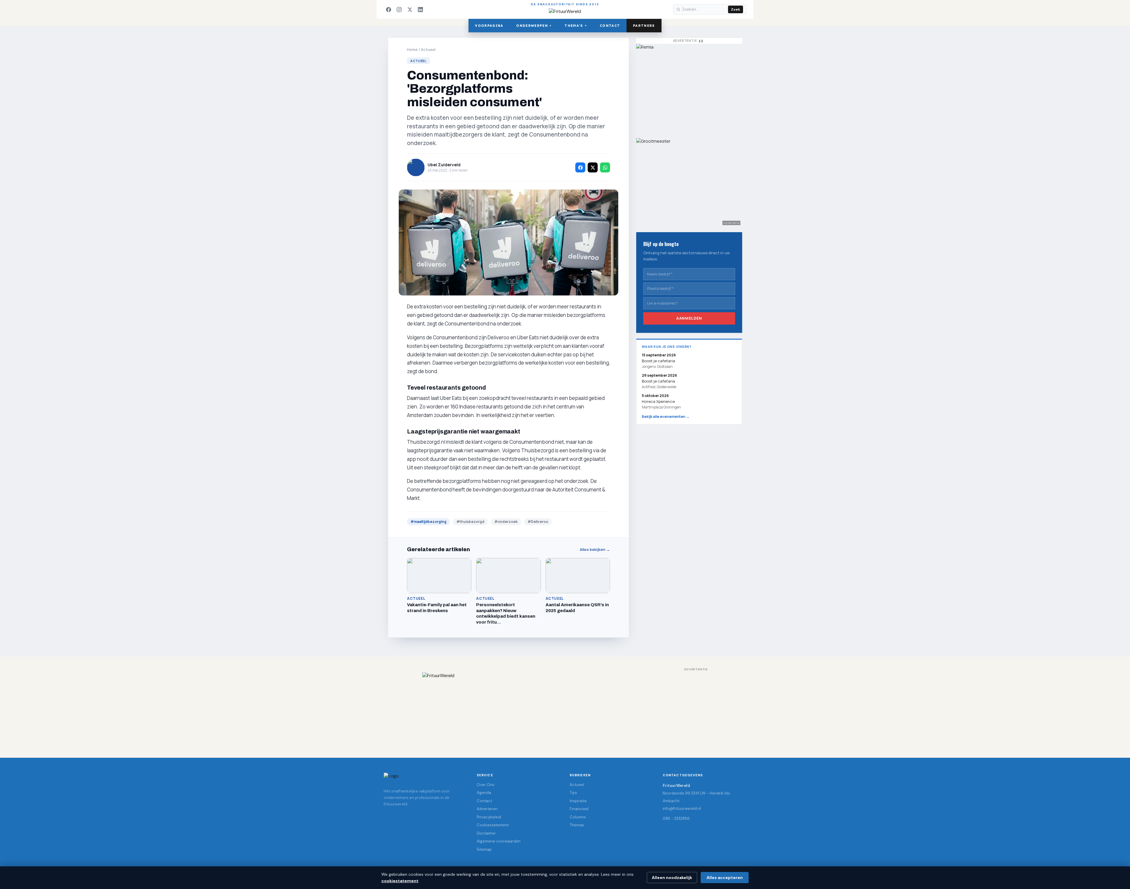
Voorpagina (489, 26)
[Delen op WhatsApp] (605, 167)
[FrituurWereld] (565, 709)
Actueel (428, 49)
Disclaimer (486, 833)
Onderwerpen (533, 26)
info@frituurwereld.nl (682, 808)
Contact (610, 26)
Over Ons (485, 784)
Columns (578, 817)
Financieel (579, 808)
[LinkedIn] (420, 9)
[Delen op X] (593, 167)
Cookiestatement (493, 824)
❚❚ (701, 41)
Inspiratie (578, 800)
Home (412, 49)
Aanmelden (689, 318)
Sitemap (484, 849)
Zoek (735, 9)
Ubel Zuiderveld (444, 164)
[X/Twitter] (409, 9)
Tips (573, 792)
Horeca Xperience (658, 401)
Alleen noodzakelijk (672, 877)
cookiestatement (399, 880)
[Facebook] (388, 9)
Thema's (575, 26)
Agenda (484, 792)
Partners (644, 26)
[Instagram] (399, 9)
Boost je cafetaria (658, 381)
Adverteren (487, 808)
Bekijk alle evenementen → (665, 416)
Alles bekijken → (595, 549)
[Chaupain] (689, 88)
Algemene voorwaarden (499, 841)
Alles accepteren (725, 877)
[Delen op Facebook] (580, 167)
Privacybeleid (489, 817)
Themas (577, 824)
